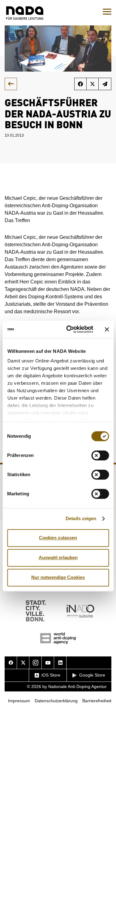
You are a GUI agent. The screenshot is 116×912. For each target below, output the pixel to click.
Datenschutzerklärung (56, 700)
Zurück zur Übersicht (11, 84)
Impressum (19, 700)
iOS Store (50, 675)
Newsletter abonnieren (105, 84)
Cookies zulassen (58, 537)
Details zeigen (81, 518)
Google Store (92, 675)
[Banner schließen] (107, 329)
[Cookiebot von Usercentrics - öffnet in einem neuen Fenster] (69, 329)
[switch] (100, 455)
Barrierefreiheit (96, 700)
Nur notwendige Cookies (58, 577)
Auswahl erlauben (58, 557)
